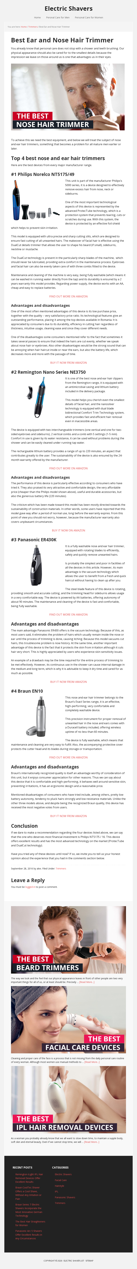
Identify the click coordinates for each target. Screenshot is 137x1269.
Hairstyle (59, 1185)
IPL (56, 1191)
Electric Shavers (69, 8)
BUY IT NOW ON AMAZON (68, 530)
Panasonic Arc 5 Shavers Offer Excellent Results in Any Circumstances (28, 1234)
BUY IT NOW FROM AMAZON (68, 363)
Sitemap (89, 1260)
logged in (30, 886)
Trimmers (61, 868)
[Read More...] (86, 982)
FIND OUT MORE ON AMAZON (68, 296)
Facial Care (61, 1180)
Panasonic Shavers (65, 1197)
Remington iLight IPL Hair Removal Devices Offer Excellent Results (29, 1178)
